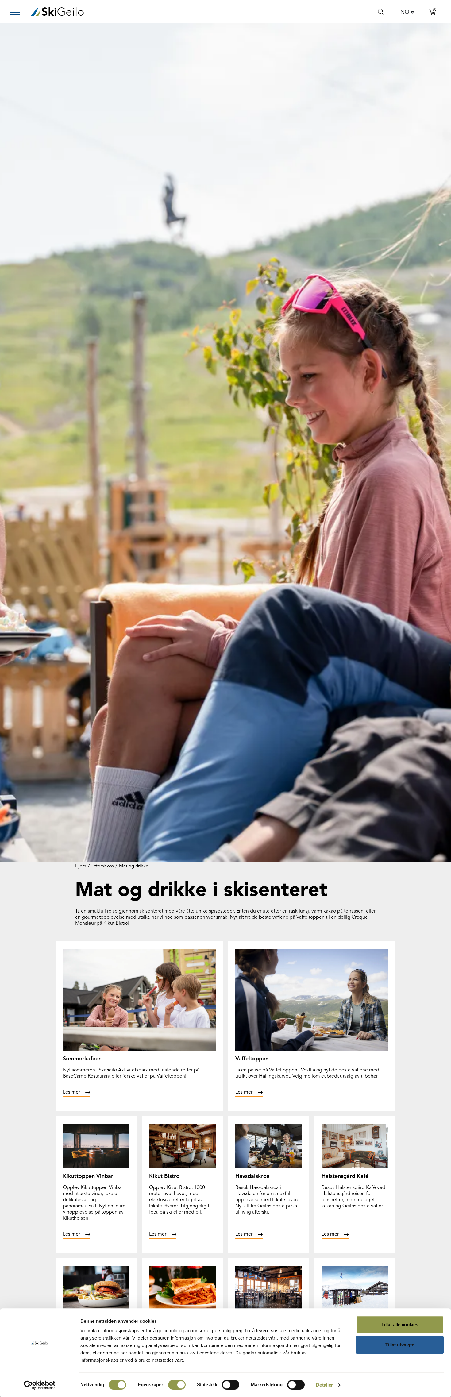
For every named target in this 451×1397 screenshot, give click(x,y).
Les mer (71, 1092)
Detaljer (324, 1384)
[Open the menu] (17, 12)
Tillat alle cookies (399, 1324)
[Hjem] (57, 11)
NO (404, 12)
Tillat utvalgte (399, 1344)
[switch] (177, 1385)
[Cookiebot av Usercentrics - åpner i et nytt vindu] (40, 1385)
